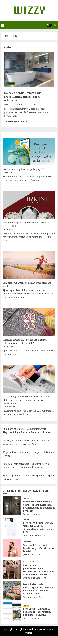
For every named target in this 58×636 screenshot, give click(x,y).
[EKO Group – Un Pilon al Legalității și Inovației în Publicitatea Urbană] (12, 611)
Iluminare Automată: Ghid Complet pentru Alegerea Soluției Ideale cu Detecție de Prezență (39, 506)
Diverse (26, 498)
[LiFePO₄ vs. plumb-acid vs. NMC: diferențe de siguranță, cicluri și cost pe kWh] (12, 527)
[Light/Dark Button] (49, 25)
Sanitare (10, 83)
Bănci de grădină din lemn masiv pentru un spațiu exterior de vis (38, 590)
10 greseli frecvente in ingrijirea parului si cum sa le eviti (38, 548)
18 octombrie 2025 (33, 536)
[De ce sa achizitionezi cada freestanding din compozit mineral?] (29, 69)
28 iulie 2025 (30, 555)
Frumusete (27, 542)
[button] (2, 25)
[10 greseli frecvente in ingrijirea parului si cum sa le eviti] (12, 548)
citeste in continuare (17, 122)
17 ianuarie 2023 (23, 105)
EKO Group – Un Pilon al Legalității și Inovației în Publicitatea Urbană (37, 611)
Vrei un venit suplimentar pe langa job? (23, 169)
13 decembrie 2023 (33, 619)
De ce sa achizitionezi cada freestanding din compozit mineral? (22, 96)
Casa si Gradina (29, 562)
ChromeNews (41, 629)
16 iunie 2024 (31, 597)
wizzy (8, 105)
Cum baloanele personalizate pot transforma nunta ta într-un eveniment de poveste (39, 570)
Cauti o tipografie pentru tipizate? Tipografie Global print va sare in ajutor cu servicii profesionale (26, 400)
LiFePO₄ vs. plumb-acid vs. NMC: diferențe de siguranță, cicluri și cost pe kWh (26, 442)
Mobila (40, 584)
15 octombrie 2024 (33, 578)
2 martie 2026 (31, 514)
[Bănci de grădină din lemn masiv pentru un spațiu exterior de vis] (12, 590)
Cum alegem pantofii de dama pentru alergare (27, 282)
